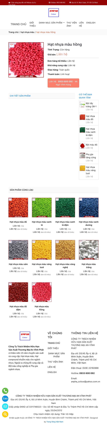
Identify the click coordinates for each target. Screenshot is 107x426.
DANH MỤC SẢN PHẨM (51, 22)
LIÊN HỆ (81, 24)
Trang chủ (13, 32)
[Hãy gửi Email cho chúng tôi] (3, 406)
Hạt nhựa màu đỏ (18, 222)
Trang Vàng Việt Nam (54, 422)
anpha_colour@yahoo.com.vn (85, 381)
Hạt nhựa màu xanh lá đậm (90, 132)
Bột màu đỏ (91, 144)
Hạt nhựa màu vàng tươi (91, 170)
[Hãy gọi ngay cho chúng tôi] (3, 391)
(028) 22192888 (90, 368)
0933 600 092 (65, 81)
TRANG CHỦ (18, 24)
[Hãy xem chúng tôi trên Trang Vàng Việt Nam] (3, 414)
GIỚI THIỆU (32, 24)
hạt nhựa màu (27, 32)
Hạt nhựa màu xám (18, 264)
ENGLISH (90, 22)
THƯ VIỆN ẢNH (72, 24)
